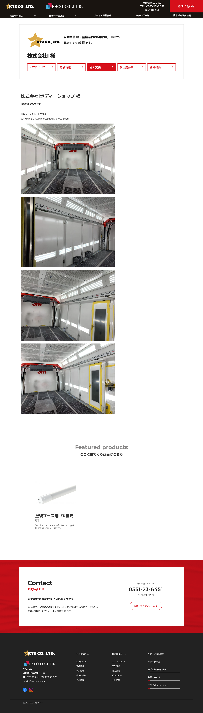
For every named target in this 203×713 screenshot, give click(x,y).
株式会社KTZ (82, 653)
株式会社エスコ (119, 653)
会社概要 (80, 680)
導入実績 (80, 671)
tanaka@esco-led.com (34, 681)
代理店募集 (81, 675)
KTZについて (82, 661)
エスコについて (119, 661)
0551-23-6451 (146, 589)
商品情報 (80, 666)
